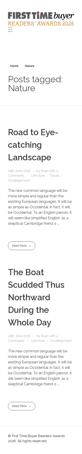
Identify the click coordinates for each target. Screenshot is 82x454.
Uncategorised (19, 180)
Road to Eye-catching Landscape (33, 144)
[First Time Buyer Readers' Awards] (41, 18)
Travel (54, 175)
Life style (38, 175)
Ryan (45, 171)
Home (14, 66)
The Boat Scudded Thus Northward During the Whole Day (36, 297)
